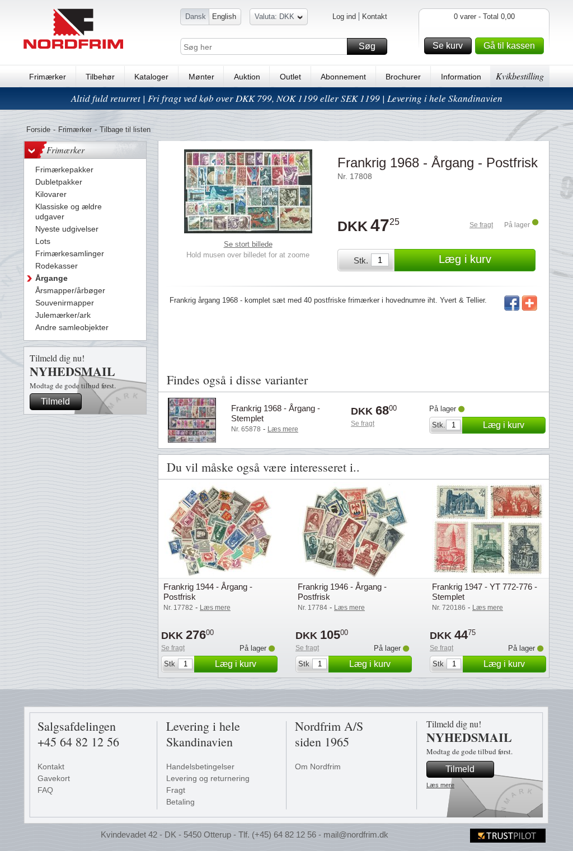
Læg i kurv (465, 259)
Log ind (344, 16)
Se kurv (448, 45)
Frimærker (47, 76)
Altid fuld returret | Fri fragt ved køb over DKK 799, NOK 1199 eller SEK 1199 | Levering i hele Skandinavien (286, 98)
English (224, 16)
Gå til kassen (509, 45)
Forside (38, 129)
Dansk (195, 16)
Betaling (180, 801)
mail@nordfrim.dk (355, 834)
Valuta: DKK (274, 16)
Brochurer (403, 76)
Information (461, 76)
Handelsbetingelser (200, 766)
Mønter (201, 76)
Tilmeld (55, 401)
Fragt (175, 790)
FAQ (45, 790)
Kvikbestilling (520, 76)
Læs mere (440, 785)
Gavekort (53, 778)
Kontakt (374, 16)
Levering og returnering (208, 778)
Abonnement (343, 76)
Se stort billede (248, 244)
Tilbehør (100, 76)
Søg (367, 46)
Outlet (290, 76)
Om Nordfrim (318, 766)
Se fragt (481, 225)
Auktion (247, 76)
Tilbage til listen (125, 129)
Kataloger (151, 76)
